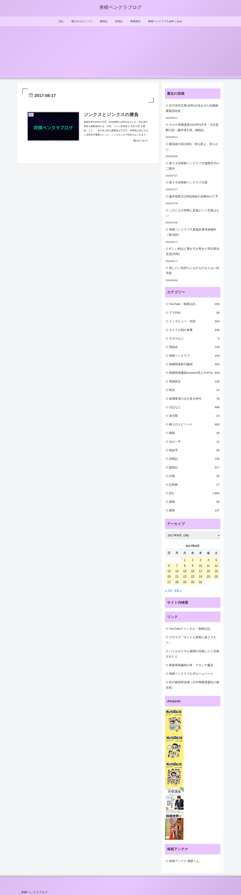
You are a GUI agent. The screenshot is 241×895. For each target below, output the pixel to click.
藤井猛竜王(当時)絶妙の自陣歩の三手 (193, 196)
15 (184, 570)
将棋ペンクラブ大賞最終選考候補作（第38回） (191, 232)
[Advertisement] (120, 53)
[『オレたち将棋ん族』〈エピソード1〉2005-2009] (173, 721)
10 (200, 565)
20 (169, 576)
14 (177, 570)
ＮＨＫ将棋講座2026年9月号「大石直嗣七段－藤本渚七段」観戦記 (192, 127)
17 (200, 570)
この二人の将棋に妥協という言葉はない (192, 213)
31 (200, 581)
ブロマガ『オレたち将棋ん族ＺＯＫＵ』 (191, 640)
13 (169, 570)
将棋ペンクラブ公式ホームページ (191, 673)
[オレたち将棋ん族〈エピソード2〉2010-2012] (174, 748)
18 (208, 570)
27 (169, 581)
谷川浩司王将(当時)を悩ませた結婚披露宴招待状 (192, 108)
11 (208, 565)
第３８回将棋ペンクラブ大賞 (188, 182)
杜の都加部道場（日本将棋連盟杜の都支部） (192, 685)
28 (177, 581)
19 (216, 570)
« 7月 (168, 590)
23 (192, 576)
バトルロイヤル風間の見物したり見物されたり (192, 654)
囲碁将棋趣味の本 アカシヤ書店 (191, 665)
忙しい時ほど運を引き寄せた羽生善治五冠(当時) (192, 251)
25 (208, 576)
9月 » (178, 590)
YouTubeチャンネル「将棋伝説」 (191, 628)
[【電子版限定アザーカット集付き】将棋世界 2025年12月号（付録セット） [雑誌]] (174, 826)
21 (177, 576)
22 (184, 576)
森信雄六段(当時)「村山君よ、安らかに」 (192, 146)
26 (216, 576)
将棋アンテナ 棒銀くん (184, 861)
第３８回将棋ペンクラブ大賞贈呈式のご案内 (192, 166)
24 (200, 576)
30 (192, 581)
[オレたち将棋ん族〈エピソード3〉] (174, 774)
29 (184, 581)
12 (216, 565)
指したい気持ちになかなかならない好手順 (192, 270)
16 (192, 570)
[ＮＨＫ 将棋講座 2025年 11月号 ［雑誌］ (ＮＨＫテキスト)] (174, 800)
